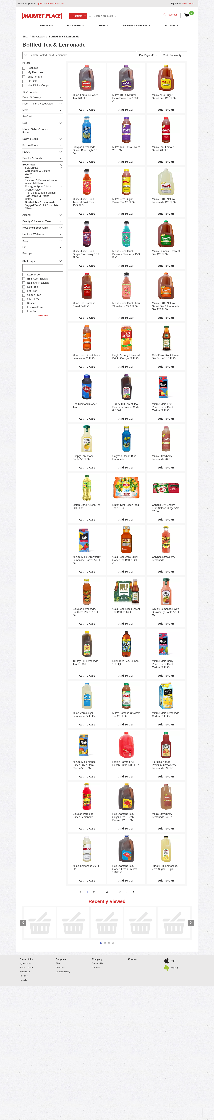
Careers (96, 917)
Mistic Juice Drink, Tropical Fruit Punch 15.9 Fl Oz (84, 202)
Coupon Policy (63, 922)
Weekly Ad (25, 922)
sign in (40, 3)
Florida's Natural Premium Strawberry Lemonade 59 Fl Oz (164, 765)
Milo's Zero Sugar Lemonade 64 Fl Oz (84, 715)
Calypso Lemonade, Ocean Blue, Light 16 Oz (85, 150)
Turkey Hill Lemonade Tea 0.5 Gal (85, 662)
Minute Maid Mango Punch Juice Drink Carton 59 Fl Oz (84, 765)
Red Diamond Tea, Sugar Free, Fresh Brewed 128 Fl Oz (123, 817)
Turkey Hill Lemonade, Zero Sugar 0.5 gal (165, 867)
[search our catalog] (90, 16)
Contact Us (97, 913)
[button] (59, 97)
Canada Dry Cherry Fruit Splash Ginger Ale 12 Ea (165, 508)
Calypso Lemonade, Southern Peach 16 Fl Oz (85, 612)
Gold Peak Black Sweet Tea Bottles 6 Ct (126, 610)
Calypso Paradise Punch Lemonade (83, 815)
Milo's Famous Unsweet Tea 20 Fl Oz (126, 715)
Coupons (61, 909)
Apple (173, 911)
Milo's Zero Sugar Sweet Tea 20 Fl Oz (123, 201)
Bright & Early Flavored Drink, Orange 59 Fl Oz (126, 357)
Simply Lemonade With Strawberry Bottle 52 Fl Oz (165, 612)
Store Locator (26, 917)
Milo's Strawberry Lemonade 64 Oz (162, 815)
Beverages (38, 36)
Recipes (24, 926)
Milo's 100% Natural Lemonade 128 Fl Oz (164, 201)
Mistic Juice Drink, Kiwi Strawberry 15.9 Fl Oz (126, 305)
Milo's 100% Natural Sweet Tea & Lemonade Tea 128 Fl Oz (165, 306)
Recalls (23, 930)
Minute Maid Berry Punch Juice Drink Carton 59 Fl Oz (162, 664)
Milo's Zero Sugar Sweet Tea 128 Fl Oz (164, 97)
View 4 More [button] (42, 315)
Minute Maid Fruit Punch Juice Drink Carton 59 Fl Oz (162, 407)
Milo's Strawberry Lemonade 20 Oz (162, 458)
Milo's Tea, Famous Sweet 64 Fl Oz (84, 305)
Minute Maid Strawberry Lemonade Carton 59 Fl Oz (87, 560)
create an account (55, 3)
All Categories (30, 92)
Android (174, 918)
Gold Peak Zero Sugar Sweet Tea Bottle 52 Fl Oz (125, 560)
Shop (25, 36)
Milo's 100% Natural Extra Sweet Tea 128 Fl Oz (125, 98)
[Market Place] (42, 15)
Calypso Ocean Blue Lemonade (124, 458)
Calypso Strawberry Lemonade (163, 558)
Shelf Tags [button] (28, 261)
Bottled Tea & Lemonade (64, 36)
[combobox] (78, 16)
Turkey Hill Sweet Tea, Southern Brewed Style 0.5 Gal (125, 407)
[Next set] (133, 892)
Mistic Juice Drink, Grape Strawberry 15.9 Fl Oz (86, 254)
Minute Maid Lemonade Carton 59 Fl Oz (165, 715)
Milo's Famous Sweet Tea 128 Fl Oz (85, 97)
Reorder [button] (172, 14)
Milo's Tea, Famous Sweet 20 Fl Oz (163, 149)
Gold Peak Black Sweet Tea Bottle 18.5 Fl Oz (166, 357)
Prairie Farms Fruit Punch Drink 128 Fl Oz (125, 763)
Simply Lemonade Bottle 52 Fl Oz (83, 458)
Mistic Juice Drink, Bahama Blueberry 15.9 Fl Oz (126, 254)
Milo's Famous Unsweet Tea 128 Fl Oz (166, 253)
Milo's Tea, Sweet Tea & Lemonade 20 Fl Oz (86, 357)
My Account (25, 913)
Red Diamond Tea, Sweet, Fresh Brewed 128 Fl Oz (124, 869)
